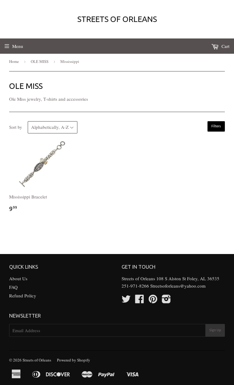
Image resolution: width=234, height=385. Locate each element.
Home (14, 61)
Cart (224, 46)
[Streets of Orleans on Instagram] (166, 301)
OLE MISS (39, 61)
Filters (216, 126)
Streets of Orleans (117, 19)
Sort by (15, 127)
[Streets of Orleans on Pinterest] (153, 301)
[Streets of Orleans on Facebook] (139, 301)
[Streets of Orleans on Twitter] (126, 301)
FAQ (13, 287)
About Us (18, 278)
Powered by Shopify (73, 360)
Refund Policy (22, 295)
